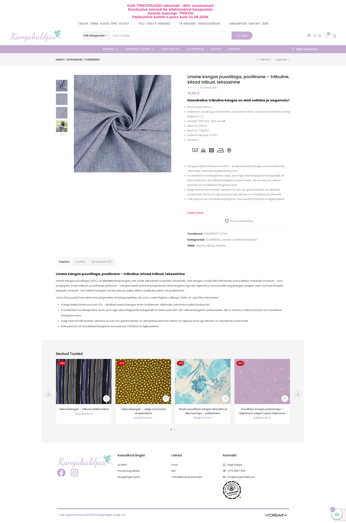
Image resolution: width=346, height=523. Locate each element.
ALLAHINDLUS (195, 49)
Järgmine (281, 59)
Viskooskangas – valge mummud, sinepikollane (143, 411)
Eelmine (265, 59)
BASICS (200, 245)
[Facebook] (309, 35)
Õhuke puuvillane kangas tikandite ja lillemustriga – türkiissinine (202, 411)
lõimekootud (111, 281)
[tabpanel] (84, 391)
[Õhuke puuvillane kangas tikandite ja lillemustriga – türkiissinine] (202, 381)
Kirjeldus (64, 261)
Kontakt (235, 49)
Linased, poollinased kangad (239, 239)
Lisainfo (81, 261)
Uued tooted (170, 49)
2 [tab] (175, 429)
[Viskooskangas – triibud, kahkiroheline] (84, 381)
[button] (96, 35)
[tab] (64, 262)
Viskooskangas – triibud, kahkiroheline (84, 409)
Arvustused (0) (102, 261)
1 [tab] (171, 429)
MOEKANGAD (75, 59)
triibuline (220, 245)
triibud (210, 245)
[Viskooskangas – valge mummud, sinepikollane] (143, 381)
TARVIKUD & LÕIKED (137, 49)
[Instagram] (314, 35)
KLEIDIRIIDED (93, 59)
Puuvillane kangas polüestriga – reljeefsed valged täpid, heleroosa (262, 411)
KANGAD (108, 49)
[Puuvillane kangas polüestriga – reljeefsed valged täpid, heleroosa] (262, 381)
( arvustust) (208, 87)
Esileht (216, 49)
